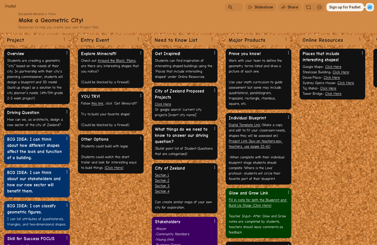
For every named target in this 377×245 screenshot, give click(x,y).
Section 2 (162, 180)
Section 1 (162, 175)
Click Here (163, 104)
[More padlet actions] (319, 7)
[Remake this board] (308, 7)
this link (97, 103)
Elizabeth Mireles (31, 14)
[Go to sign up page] (370, 7)
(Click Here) (114, 168)
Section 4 (162, 191)
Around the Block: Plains (116, 60)
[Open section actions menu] (64, 39)
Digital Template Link (244, 125)
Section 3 (162, 186)
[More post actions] (67, 52)
